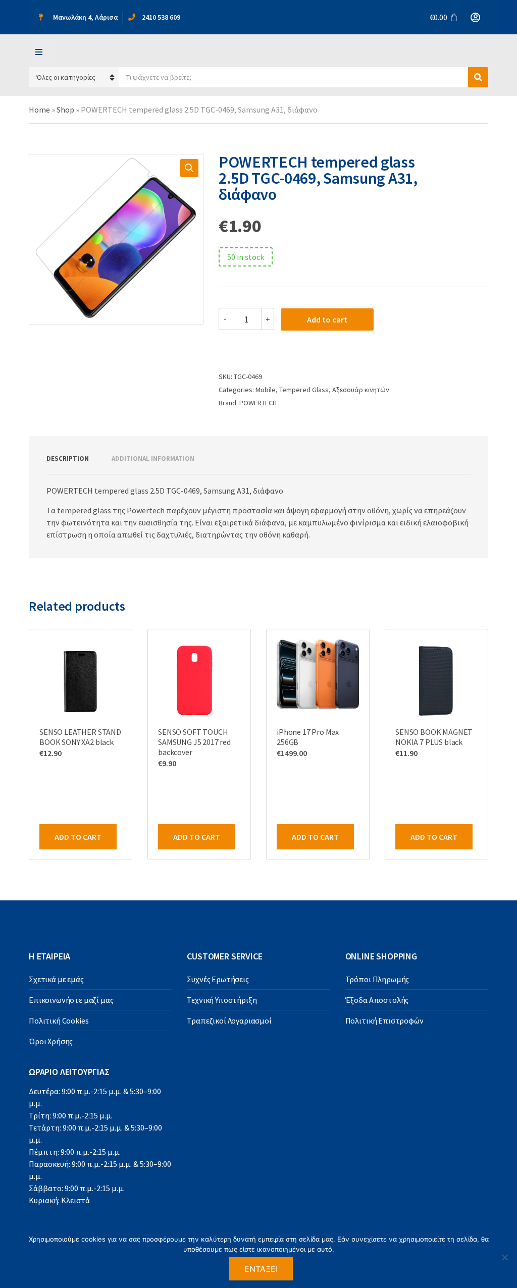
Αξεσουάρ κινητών (360, 389)
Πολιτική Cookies (58, 1020)
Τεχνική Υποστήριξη (221, 1000)
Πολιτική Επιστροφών (384, 1020)
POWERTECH (258, 402)
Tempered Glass (304, 389)
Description (67, 458)
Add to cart (327, 319)
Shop (65, 109)
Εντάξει (261, 1269)
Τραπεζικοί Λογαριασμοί (229, 1020)
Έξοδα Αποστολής (377, 1000)
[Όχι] (504, 1257)
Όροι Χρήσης (51, 1041)
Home (39, 109)
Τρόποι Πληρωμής (377, 979)
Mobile (265, 389)
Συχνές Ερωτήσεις (217, 979)
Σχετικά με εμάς (56, 979)
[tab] (67, 459)
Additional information (153, 458)
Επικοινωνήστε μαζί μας (71, 1000)
